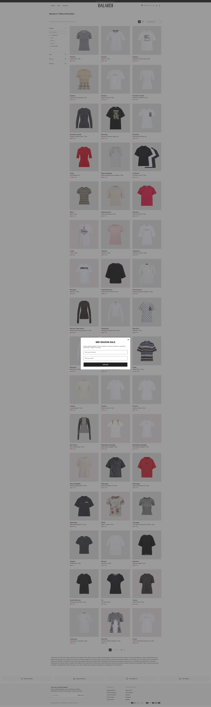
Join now (105, 364)
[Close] (128, 340)
